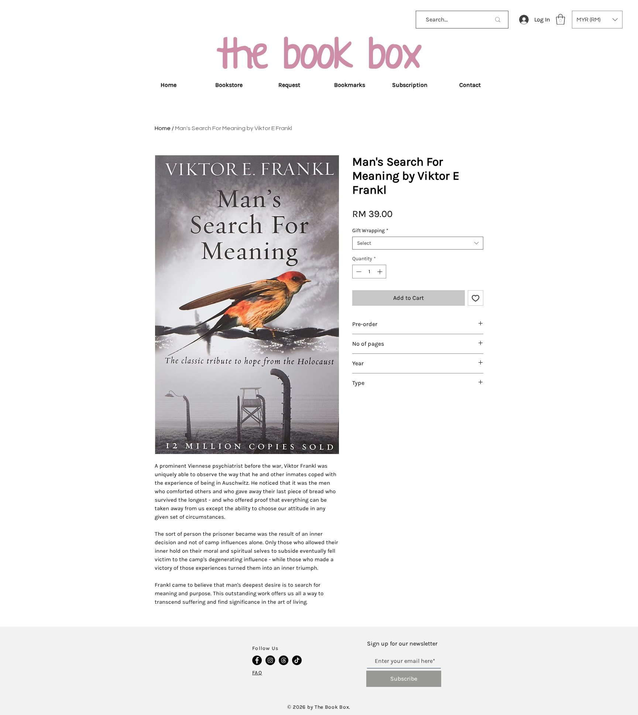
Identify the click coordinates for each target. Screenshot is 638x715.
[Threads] (283, 660)
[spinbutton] (369, 271)
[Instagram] (270, 660)
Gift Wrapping (370, 230)
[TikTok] (297, 660)
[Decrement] (358, 271)
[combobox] (417, 243)
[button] (560, 19)
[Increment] (380, 271)
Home (163, 128)
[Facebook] (257, 660)
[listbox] (597, 19)
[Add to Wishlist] (475, 298)
